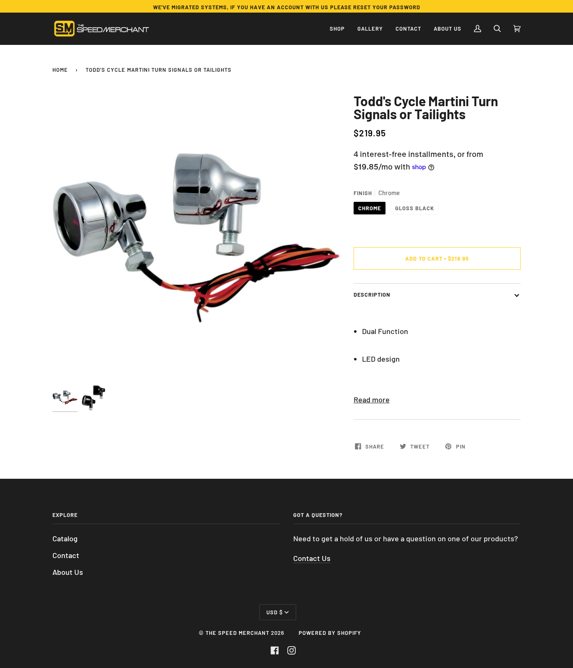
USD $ (274, 612)
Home (60, 69)
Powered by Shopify (330, 632)
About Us (67, 572)
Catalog (65, 538)
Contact (65, 555)
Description (372, 294)
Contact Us (312, 558)
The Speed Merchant (237, 632)
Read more (372, 399)
